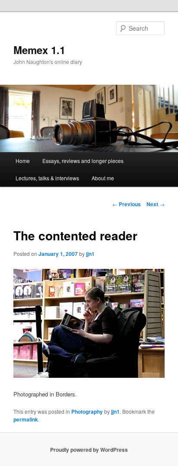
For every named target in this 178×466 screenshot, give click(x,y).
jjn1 (90, 254)
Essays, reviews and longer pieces (83, 160)
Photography (87, 411)
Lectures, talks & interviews (47, 178)
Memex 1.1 (39, 49)
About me (103, 178)
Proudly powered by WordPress (89, 449)
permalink (25, 419)
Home (23, 160)
